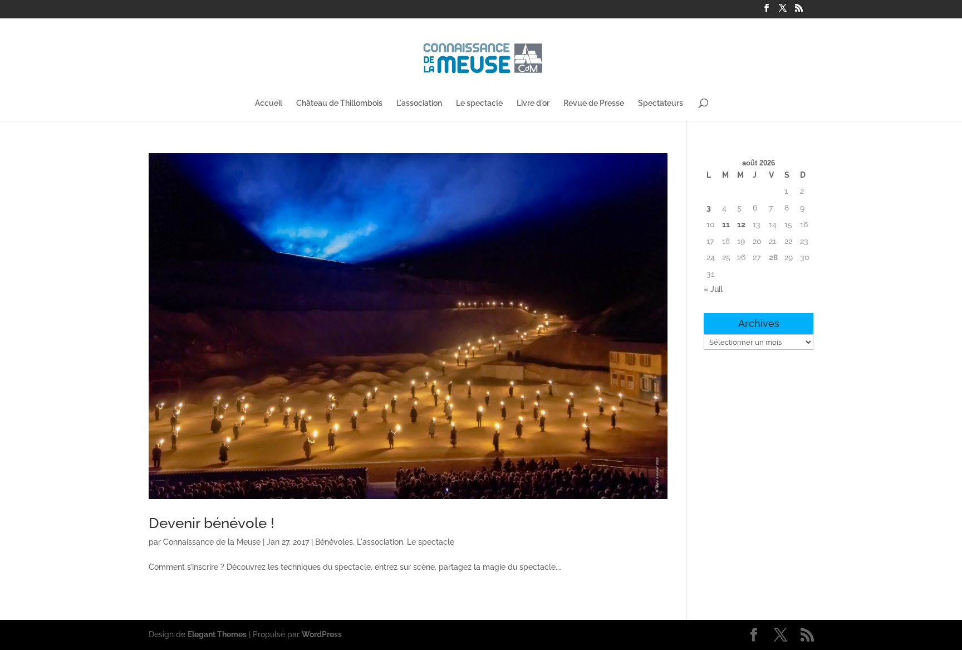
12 (741, 224)
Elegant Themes (217, 634)
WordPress (322, 634)
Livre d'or (533, 103)
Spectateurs (660, 103)
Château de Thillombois (339, 103)
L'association (419, 103)
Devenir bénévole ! (211, 523)
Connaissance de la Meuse (212, 541)
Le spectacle (479, 103)
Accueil (268, 103)
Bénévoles (334, 541)
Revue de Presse (593, 103)
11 (726, 224)
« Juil (713, 289)
